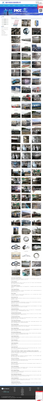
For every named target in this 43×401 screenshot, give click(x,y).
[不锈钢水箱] (36, 89)
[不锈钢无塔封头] (16, 263)
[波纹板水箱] (36, 39)
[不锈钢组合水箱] (26, 131)
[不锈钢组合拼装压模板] (36, 155)
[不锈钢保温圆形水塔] (16, 230)
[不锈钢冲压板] (16, 189)
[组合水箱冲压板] (16, 180)
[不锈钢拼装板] (16, 164)
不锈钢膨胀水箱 (15, 68)
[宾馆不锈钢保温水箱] (16, 106)
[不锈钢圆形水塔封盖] (26, 239)
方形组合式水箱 (15, 118)
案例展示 (34, 5)
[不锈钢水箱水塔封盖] (36, 247)
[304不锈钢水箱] (26, 81)
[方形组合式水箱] (16, 114)
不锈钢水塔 (22, 393)
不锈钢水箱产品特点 (15, 362)
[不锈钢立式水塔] (26, 222)
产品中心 (19, 5)
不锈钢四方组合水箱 (16, 93)
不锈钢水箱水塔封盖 (36, 251)
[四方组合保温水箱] (36, 64)
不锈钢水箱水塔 (15, 226)
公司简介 (5, 19)
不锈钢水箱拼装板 (26, 43)
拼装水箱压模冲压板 (36, 151)
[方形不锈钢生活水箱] (36, 97)
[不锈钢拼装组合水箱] (36, 106)
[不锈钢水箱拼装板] (26, 39)
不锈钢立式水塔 (26, 226)
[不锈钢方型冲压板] (36, 189)
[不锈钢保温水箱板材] (36, 263)
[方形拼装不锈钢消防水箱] (16, 97)
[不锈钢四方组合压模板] (16, 81)
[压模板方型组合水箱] (16, 147)
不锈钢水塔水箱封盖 (26, 251)
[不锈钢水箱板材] (36, 272)
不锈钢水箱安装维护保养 (16, 366)
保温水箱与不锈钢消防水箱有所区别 (17, 332)
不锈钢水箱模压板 (26, 151)
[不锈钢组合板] (26, 139)
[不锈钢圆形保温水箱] (26, 106)
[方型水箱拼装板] (26, 164)
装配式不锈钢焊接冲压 (26, 201)
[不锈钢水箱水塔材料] (26, 272)
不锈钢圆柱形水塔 (36, 226)
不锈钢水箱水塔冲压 (36, 201)
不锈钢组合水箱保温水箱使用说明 (16, 320)
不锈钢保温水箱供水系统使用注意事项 (17, 374)
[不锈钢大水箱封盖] (16, 247)
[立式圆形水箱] (16, 214)
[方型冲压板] (16, 205)
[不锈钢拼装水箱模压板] (16, 155)
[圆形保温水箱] (16, 72)
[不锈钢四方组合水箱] (16, 89)
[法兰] (36, 31)
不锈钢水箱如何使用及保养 (16, 301)
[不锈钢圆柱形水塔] (36, 222)
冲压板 (15, 43)
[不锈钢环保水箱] (36, 81)
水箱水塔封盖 (16, 259)
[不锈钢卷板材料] (16, 272)
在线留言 (41, 6)
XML (41, 0)
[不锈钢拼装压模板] (16, 172)
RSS (40, 0)
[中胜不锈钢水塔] (36, 214)
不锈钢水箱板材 (36, 276)
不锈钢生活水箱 (26, 118)
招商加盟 (29, 5)
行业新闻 (12, 285)
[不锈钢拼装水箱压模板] (26, 172)
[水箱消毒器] (36, 23)
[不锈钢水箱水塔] (16, 222)
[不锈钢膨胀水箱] (16, 64)
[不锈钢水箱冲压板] (26, 180)
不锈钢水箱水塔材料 (26, 276)
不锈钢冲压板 (22, 390)
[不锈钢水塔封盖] (36, 255)
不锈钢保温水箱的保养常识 (16, 289)
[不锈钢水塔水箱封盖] (26, 247)
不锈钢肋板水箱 (22, 391)
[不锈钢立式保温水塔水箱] (36, 230)
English (36, 0)
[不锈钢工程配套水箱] (26, 56)
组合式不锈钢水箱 (26, 93)
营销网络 (24, 5)
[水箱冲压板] (26, 205)
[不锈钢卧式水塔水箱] (16, 139)
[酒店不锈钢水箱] (26, 72)
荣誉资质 (5, 24)
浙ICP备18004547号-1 (15, 397)
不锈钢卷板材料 (15, 276)
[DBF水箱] (16, 47)
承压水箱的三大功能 (15, 297)
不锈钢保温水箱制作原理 (16, 328)
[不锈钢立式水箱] (36, 122)
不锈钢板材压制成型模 (36, 176)
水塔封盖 (26, 259)
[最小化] (42, 391)
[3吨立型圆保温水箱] (16, 56)
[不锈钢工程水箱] (36, 114)
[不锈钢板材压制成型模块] (36, 172)
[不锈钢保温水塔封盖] (36, 239)
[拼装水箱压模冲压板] (36, 147)
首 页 (3, 5)
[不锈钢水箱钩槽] (16, 31)
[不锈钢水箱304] (36, 72)
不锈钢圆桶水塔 (26, 234)
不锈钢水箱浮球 (26, 35)
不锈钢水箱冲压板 (16, 201)
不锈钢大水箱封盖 (16, 251)
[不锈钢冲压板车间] (26, 189)
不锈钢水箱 (36, 93)
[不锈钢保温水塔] (16, 239)
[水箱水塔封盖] (16, 255)
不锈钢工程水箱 (36, 118)
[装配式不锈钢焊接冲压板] (26, 197)
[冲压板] (16, 39)
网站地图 (38, 0)
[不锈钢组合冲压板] (36, 205)
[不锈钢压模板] (26, 23)
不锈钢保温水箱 (15, 126)
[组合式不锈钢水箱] (26, 89)
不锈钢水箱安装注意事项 (16, 324)
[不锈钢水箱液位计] (16, 23)
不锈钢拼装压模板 (16, 176)
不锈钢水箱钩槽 (15, 35)
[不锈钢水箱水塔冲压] (36, 197)
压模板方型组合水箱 (16, 151)
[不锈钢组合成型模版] (26, 155)
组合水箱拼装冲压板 (36, 143)
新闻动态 (14, 5)
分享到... (41, 7)
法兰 (36, 35)
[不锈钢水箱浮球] (26, 31)
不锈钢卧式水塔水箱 (16, 143)
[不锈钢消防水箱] (26, 122)
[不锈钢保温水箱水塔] (26, 214)
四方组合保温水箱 (36, 68)
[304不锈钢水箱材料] (26, 263)
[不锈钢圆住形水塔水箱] (36, 131)
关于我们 (9, 5)
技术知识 (12, 293)
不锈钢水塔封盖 (36, 259)
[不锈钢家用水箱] (36, 56)
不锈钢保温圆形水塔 (16, 234)
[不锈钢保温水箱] (16, 122)
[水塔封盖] (26, 255)
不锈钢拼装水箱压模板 (26, 176)
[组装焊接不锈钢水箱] (36, 47)
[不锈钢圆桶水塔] (26, 230)
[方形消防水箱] (26, 97)
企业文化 (5, 22)
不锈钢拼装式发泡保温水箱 (16, 370)
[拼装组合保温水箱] (26, 64)
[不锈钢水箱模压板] (26, 147)
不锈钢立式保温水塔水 (36, 234)
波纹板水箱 (36, 43)
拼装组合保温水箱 (26, 68)
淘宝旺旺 (41, 5)
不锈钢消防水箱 (26, 126)
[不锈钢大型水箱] (26, 47)
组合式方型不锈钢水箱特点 (16, 358)
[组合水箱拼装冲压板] (36, 139)
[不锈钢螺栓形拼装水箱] (16, 131)
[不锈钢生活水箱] (26, 114)
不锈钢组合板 (26, 143)
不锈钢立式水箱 (36, 126)
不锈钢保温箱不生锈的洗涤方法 (16, 285)
